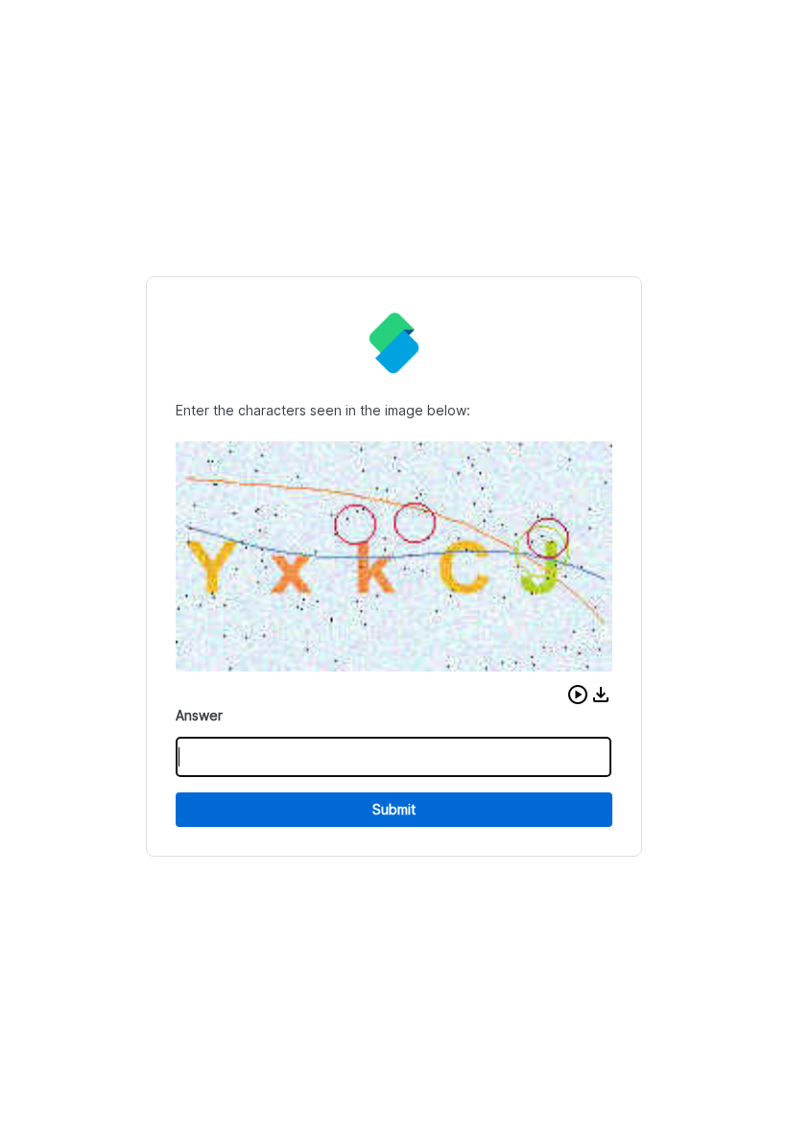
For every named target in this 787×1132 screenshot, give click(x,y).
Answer (199, 715)
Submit (394, 809)
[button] (577, 694)
